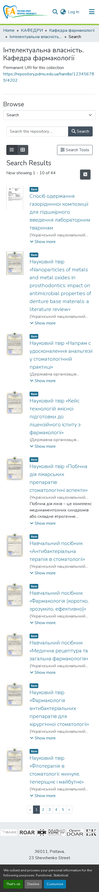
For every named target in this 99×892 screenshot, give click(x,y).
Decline (33, 884)
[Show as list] (11, 150)
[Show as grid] (22, 150)
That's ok (13, 884)
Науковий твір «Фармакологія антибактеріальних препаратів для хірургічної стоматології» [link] (59, 708)
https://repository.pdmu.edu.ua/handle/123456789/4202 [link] (48, 77)
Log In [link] (73, 12)
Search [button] (82, 131)
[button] (25, 12)
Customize (55, 884)
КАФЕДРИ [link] (32, 30)
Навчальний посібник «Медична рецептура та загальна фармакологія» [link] (59, 650)
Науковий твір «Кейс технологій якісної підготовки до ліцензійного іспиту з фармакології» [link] (55, 416)
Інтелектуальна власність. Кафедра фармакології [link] (36, 37)
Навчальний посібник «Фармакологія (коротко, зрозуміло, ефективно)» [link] (59, 600)
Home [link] (9, 30)
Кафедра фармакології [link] (72, 30)
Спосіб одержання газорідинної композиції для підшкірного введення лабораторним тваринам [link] (60, 212)
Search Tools (77, 150)
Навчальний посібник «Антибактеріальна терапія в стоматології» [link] (57, 551)
